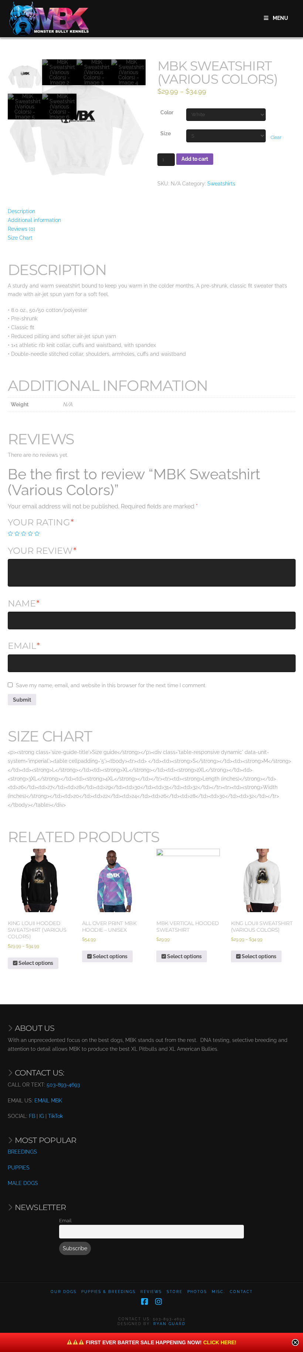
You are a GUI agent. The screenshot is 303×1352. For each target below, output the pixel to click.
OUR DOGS (63, 1292)
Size (165, 133)
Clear (275, 137)
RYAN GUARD (169, 1324)
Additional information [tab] (34, 220)
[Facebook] (144, 1302)
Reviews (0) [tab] (21, 229)
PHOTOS (197, 1292)
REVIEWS (151, 1292)
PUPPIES (19, 1168)
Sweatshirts (221, 184)
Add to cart (194, 159)
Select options (35, 963)
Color (166, 112)
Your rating (41, 522)
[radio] (10, 533)
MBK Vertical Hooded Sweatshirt (187, 926)
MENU (280, 18)
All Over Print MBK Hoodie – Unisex (109, 926)
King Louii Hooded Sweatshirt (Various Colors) (37, 930)
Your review (42, 550)
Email (24, 645)
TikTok (55, 1116)
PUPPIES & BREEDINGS (108, 1292)
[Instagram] (158, 1302)
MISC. (218, 1292)
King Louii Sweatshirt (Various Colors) (262, 926)
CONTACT (241, 1292)
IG (41, 1116)
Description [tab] (21, 211)
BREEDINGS (22, 1152)
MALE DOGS (23, 1183)
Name (24, 603)
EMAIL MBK (48, 1101)
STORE (175, 1292)
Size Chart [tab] (20, 238)
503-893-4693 (63, 1085)
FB (32, 1116)
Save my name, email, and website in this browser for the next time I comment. (111, 685)
